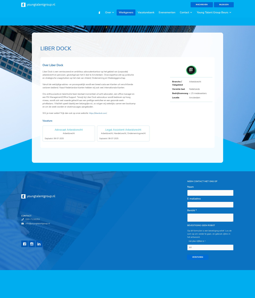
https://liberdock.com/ (98, 113)
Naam (190, 186)
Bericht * (192, 210)
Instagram (31, 244)
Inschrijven (202, 4)
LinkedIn (39, 244)
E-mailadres (194, 198)
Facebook (24, 244)
